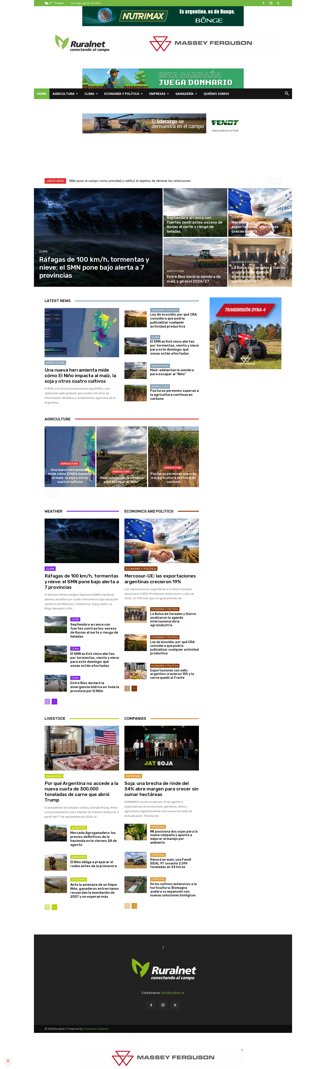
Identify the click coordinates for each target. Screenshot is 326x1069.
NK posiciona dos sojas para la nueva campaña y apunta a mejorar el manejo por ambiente (174, 837)
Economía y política (121, 94)
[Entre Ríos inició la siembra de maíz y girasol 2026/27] (195, 262)
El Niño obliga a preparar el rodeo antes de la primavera (93, 864)
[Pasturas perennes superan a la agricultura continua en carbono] (135, 393)
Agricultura (64, 94)
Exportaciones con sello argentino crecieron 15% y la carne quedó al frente (172, 674)
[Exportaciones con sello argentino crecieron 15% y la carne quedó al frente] (135, 671)
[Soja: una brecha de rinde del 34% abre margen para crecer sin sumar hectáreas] (161, 748)
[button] (286, 94)
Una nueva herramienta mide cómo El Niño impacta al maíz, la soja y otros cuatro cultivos (80, 375)
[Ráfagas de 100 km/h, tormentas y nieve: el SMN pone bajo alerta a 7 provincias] (98, 237)
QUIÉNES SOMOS (216, 94)
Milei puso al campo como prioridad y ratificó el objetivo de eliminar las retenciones (130, 181)
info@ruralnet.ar (173, 993)
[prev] (271, 181)
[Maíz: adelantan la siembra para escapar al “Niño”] (135, 370)
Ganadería (184, 94)
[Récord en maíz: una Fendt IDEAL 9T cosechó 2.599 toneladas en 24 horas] (135, 860)
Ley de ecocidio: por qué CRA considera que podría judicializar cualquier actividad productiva (173, 320)
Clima (89, 94)
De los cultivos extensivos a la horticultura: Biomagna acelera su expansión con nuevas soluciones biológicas (173, 889)
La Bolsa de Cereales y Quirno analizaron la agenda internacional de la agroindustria (173, 619)
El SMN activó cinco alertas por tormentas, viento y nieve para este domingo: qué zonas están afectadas (174, 347)
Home (41, 94)
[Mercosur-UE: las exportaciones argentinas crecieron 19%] (260, 212)
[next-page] (54, 494)
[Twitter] (278, 3)
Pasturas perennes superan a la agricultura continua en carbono (174, 395)
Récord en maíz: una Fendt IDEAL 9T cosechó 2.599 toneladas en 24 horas (170, 863)
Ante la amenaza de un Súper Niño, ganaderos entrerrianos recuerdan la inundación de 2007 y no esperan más (94, 891)
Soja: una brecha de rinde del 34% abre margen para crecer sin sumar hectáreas (161, 788)
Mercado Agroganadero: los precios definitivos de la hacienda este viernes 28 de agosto (93, 839)
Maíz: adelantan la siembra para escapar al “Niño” (172, 372)
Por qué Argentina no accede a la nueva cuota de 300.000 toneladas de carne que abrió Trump (81, 791)
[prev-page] (47, 494)
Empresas (157, 94)
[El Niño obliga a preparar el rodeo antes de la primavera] (56, 862)
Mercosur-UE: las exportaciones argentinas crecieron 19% (160, 578)
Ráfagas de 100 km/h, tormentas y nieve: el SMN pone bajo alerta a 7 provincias (82, 581)
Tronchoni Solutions (95, 1029)
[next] (278, 181)
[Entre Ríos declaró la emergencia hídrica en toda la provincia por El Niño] (56, 683)
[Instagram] (270, 3)
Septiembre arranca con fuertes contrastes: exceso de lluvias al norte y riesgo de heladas (94, 630)
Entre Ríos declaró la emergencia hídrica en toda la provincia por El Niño (94, 687)
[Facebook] (263, 3)
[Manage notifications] (8, 1061)
